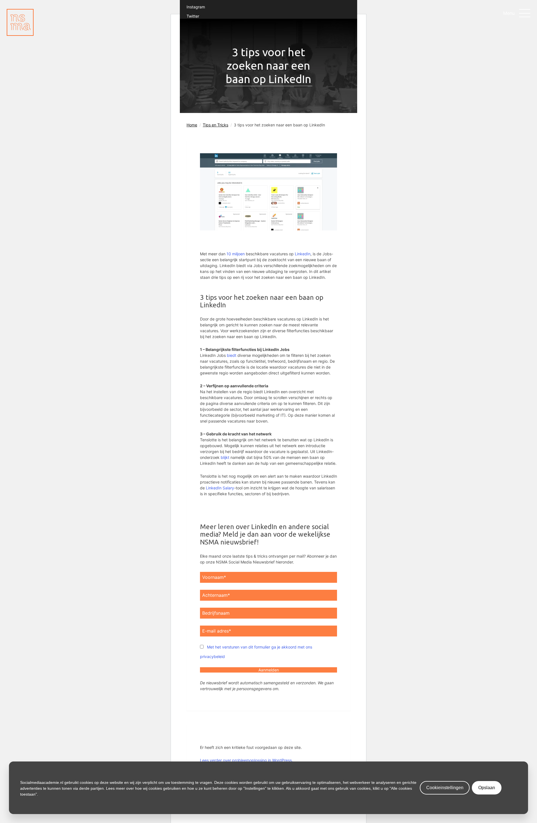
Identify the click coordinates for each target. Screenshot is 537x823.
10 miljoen (236, 253)
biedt (231, 355)
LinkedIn (302, 253)
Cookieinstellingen (444, 787)
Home (192, 124)
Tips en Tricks (215, 124)
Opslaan (486, 787)
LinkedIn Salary (220, 487)
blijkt (225, 457)
